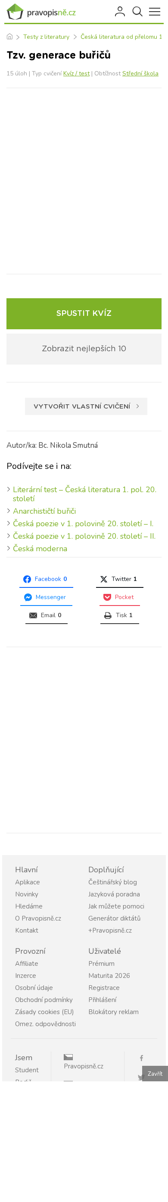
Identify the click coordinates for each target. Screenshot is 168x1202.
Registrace (104, 987)
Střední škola (140, 73)
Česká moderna (40, 548)
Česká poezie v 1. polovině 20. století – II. (84, 536)
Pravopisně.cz (83, 1066)
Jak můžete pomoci (116, 906)
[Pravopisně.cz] (43, 11)
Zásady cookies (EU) (44, 1012)
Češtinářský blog (112, 882)
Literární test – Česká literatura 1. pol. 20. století (84, 494)
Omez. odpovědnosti (45, 1024)
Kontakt (26, 930)
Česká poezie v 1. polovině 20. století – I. (83, 523)
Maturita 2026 (109, 975)
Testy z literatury (46, 37)
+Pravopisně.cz (110, 930)
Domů (9, 37)
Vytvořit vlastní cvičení (82, 406)
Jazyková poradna (114, 894)
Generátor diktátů (114, 918)
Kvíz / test (76, 73)
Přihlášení (120, 11)
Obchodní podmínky (44, 1000)
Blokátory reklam (113, 1012)
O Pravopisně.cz (38, 918)
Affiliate (26, 963)
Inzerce (25, 975)
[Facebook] (145, 1057)
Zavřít (155, 1074)
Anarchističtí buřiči (44, 511)
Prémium (101, 963)
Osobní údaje (34, 987)
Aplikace (27, 882)
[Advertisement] (84, 181)
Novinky (26, 894)
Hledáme (29, 906)
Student (27, 1070)
